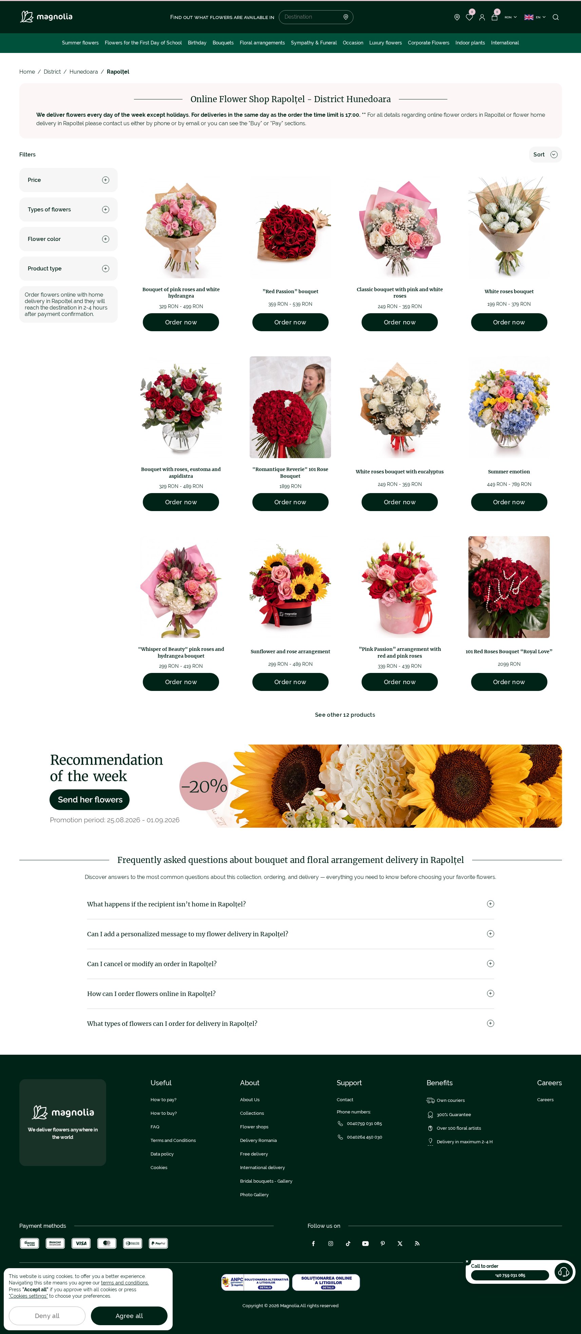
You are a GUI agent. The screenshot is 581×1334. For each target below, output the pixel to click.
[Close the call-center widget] (467, 1261)
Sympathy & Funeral (314, 42)
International (505, 42)
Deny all (47, 1315)
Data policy (162, 1154)
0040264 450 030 (364, 1137)
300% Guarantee (454, 1114)
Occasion (353, 42)
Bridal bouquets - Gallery (266, 1181)
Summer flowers (80, 42)
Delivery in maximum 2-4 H (465, 1141)
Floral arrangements (262, 42)
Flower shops (254, 1126)
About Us (249, 1099)
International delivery (262, 1167)
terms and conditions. (125, 1282)
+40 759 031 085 (510, 1275)
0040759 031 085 (364, 1123)
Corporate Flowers (428, 42)
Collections (252, 1113)
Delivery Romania (258, 1140)
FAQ (155, 1126)
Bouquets (223, 42)
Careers (545, 1099)
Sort (539, 154)
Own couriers (451, 1100)
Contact (345, 1099)
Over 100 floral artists (459, 1128)
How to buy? (164, 1113)
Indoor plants (470, 42)
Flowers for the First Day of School (143, 42)
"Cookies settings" (28, 1296)
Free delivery (254, 1154)
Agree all (129, 1315)
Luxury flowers (385, 42)
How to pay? (163, 1099)
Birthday (197, 42)
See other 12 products (345, 715)
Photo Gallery (254, 1194)
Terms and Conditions (173, 1140)
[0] (469, 17)
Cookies (159, 1167)
